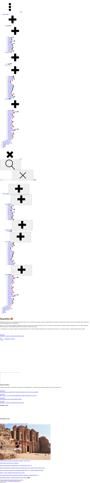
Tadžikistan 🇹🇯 (11, 93)
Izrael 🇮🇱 (10, 83)
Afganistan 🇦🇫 (11, 76)
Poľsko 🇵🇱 (10, 124)
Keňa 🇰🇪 (10, 42)
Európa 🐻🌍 (8, 98)
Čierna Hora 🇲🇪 (11, 112)
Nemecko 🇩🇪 (11, 121)
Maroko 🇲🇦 (10, 44)
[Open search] (10, 164)
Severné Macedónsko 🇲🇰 (13, 129)
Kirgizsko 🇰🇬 (11, 87)
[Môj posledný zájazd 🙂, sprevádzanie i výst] (22, 344)
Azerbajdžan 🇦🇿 (11, 78)
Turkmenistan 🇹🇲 (11, 96)
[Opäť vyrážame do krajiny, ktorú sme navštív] (22, 351)
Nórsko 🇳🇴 (10, 122)
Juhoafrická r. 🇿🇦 (11, 40)
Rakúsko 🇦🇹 (10, 125)
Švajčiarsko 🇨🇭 (11, 134)
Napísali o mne (6, 144)
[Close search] (22, 175)
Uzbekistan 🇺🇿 (11, 97)
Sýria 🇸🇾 (10, 92)
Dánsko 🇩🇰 (10, 114)
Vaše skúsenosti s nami (7, 142)
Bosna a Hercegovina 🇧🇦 (13, 111)
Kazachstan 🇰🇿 (11, 86)
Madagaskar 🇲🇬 (11, 43)
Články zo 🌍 (5, 14)
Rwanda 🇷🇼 (10, 45)
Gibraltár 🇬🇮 (10, 117)
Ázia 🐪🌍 (7, 64)
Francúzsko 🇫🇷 (11, 116)
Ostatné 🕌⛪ (8, 140)
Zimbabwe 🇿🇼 (11, 50)
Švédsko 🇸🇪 (10, 135)
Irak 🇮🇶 (9, 81)
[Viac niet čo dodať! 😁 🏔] (22, 363)
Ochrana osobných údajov (14, 481)
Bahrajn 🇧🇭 (10, 80)
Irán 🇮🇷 (9, 82)
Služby (4, 145)
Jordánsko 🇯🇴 (11, 85)
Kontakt (4, 146)
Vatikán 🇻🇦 (10, 139)
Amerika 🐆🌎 (8, 52)
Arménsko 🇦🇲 (11, 77)
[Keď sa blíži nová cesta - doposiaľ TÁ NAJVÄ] (67, 345)
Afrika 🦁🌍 (8, 25)
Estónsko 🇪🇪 (10, 115)
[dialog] (45, 249)
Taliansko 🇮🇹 (11, 136)
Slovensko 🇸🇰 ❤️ (11, 130)
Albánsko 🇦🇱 (11, 110)
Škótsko (9, 131)
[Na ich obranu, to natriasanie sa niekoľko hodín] (22, 357)
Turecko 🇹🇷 (10, 95)
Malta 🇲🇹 (10, 120)
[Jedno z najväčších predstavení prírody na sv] (67, 352)
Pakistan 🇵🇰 (10, 88)
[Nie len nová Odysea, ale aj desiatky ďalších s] (67, 367)
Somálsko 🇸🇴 (11, 47)
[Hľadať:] (6, 179)
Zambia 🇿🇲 (10, 49)
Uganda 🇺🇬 (10, 48)
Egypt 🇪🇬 (10, 38)
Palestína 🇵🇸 (10, 90)
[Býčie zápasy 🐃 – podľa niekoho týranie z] (67, 358)
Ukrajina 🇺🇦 (10, 137)
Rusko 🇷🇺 (10, 91)
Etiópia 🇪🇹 (10, 39)
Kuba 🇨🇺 (10, 63)
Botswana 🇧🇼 (11, 37)
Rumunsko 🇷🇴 (11, 126)
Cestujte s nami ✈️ (7, 141)
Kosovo (9, 119)
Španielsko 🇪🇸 (11, 132)
